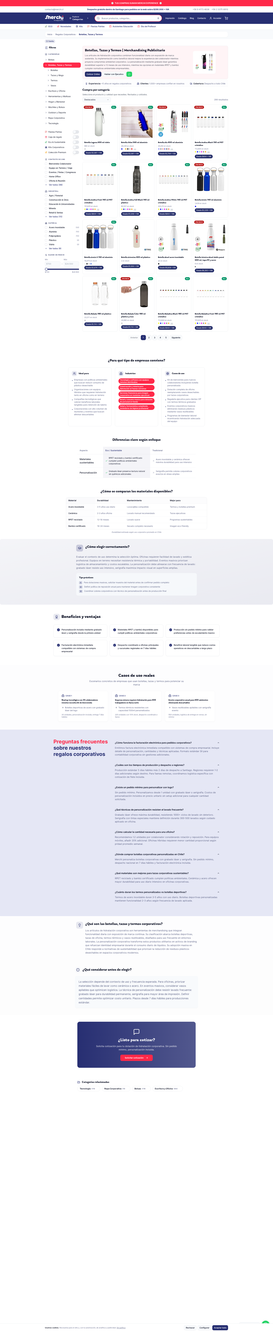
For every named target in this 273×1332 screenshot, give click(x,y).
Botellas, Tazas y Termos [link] (91, 34)
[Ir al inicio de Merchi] (54, 18)
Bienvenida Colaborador (60, 163)
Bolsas (51, 59)
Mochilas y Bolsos (56, 107)
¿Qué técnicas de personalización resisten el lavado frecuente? (149, 809)
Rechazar (190, 1327)
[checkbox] (46, 164)
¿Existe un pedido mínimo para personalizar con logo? (144, 787)
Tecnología (53, 123)
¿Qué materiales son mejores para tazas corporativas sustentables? (152, 873)
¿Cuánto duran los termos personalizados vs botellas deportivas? (151, 892)
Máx (65, 259)
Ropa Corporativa (56, 118)
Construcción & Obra (58, 200)
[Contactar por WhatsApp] (129, 74)
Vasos (53, 85)
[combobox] (96, 99)
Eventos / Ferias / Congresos (62, 172)
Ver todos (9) (55, 248)
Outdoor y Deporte (57, 112)
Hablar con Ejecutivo (113, 74)
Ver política (121, 1328)
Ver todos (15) (55, 216)
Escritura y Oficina (56, 91)
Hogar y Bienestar (56, 101)
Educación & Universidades (62, 204)
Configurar (204, 1327)
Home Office (55, 176)
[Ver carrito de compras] (226, 18)
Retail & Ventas (56, 212)
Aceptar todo (220, 1327)
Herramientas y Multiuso (59, 96)
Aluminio (53, 231)
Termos (54, 80)
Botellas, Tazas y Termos (60, 65)
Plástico (52, 240)
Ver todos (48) (56, 185)
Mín (46, 259)
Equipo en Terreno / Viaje (60, 168)
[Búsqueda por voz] (158, 18)
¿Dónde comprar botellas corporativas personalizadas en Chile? (150, 854)
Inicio (49, 34)
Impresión (170, 18)
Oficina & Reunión (57, 181)
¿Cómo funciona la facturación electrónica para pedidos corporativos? (153, 742)
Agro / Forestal (56, 195)
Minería (52, 208)
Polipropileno (55, 236)
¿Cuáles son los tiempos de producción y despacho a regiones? (149, 765)
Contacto (201, 18)
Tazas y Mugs (57, 75)
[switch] (76, 132)
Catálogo (182, 18)
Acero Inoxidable (57, 227)
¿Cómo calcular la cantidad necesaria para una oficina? (145, 832)
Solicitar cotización (134, 1058)
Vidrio (51, 244)
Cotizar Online (93, 74)
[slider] (46, 269)
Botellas (54, 70)
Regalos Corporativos (65, 34)
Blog (192, 18)
